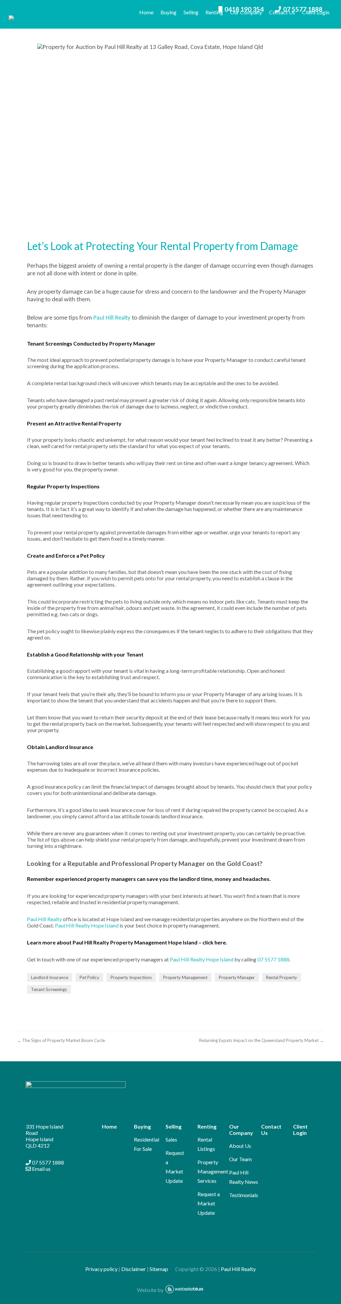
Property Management (185, 977)
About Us (240, 1146)
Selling (190, 12)
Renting (214, 12)
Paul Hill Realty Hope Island (87, 925)
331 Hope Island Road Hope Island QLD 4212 (44, 1136)
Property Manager (237, 977)
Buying (168, 12)
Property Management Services (212, 1171)
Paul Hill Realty (112, 318)
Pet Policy (89, 977)
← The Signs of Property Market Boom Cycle (61, 1040)
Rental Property (281, 977)
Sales (171, 1139)
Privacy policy (101, 1269)
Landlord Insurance (49, 977)
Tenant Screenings (49, 989)
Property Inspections (131, 977)
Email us (41, 1169)
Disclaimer (133, 1269)
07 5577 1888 (273, 959)
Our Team (240, 1159)
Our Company (246, 12)
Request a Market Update (208, 1203)
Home (146, 12)
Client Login (315, 12)
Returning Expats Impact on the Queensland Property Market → (261, 1040)
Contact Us (282, 12)
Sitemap (162, 1269)
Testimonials (243, 1195)
